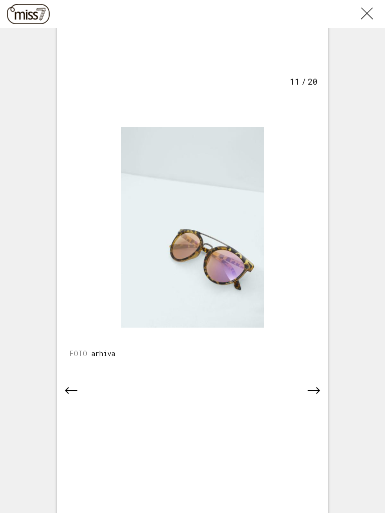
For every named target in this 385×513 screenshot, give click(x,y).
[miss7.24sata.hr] (28, 14)
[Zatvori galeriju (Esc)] (373, 6)
